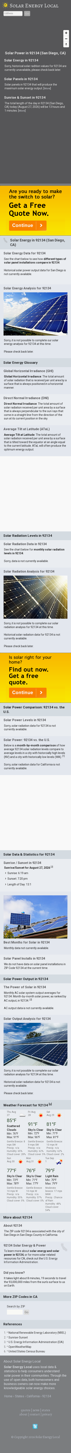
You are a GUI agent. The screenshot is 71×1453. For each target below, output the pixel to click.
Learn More (31, 626)
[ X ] (63, 549)
